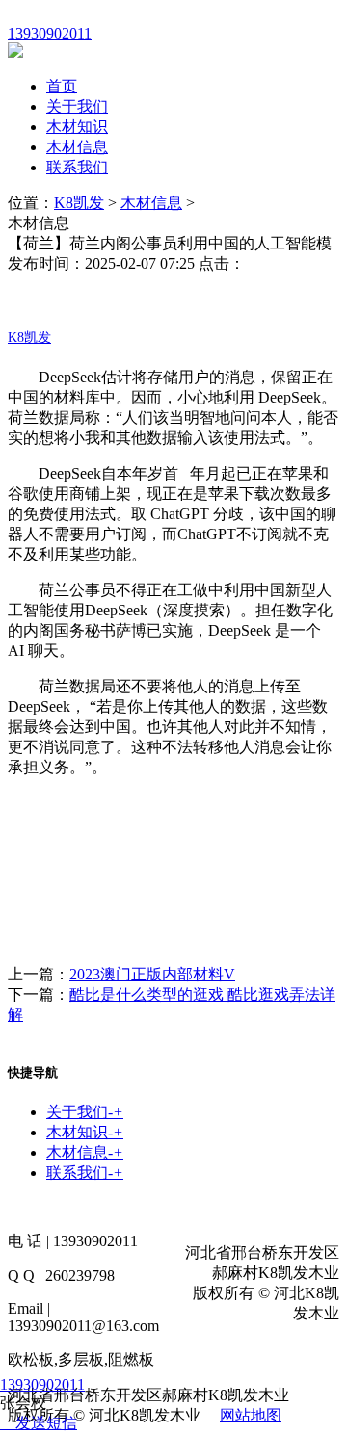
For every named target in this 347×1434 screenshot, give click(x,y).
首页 (61, 86)
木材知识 (77, 126)
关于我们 (77, 106)
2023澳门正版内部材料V (152, 974)
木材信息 (77, 147)
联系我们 (77, 167)
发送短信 (46, 1423)
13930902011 (42, 1384)
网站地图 (250, 1415)
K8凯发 (79, 203)
